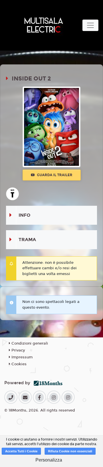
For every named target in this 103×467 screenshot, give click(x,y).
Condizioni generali (29, 343)
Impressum (21, 357)
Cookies (18, 364)
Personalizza (48, 460)
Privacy (17, 350)
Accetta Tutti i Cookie (21, 451)
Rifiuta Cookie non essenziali (70, 451)
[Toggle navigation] (90, 25)
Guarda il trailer (54, 175)
